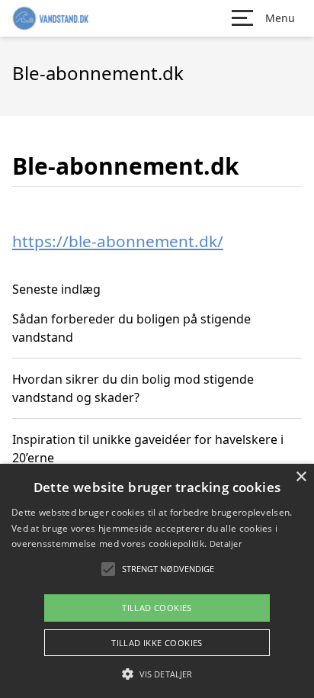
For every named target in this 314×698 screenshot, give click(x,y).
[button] (157, 673)
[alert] (157, 581)
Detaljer (226, 543)
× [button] (300, 477)
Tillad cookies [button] (157, 607)
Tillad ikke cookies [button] (157, 642)
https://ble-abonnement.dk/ (117, 241)
